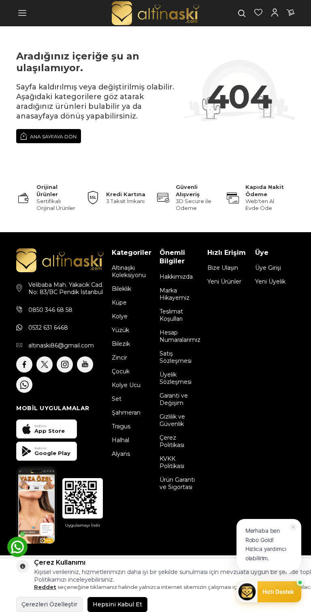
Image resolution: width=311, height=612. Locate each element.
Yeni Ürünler (224, 281)
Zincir (119, 357)
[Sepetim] (291, 13)
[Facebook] (24, 364)
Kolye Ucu (126, 385)
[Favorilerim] (258, 13)
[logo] (155, 13)
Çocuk (121, 371)
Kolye (120, 316)
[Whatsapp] (24, 385)
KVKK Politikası (172, 462)
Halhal (120, 440)
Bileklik (121, 288)
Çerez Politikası (172, 441)
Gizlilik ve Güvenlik (172, 420)
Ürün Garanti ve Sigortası (177, 483)
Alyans (121, 453)
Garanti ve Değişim (174, 399)
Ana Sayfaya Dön (53, 136)
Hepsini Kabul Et (117, 604)
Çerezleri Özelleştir (49, 604)
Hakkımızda (176, 276)
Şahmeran (126, 412)
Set (116, 398)
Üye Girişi (268, 267)
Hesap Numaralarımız (179, 336)
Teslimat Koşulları (171, 315)
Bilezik (121, 343)
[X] (44, 364)
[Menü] (22, 13)
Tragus (121, 426)
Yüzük (120, 330)
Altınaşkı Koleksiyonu (129, 271)
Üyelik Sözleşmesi (176, 378)
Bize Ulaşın (222, 267)
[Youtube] (85, 364)
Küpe (119, 302)
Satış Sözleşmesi (176, 357)
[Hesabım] (275, 13)
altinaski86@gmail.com (61, 345)
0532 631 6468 (48, 327)
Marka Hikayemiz (175, 294)
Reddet (45, 587)
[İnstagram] (65, 364)
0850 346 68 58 (50, 309)
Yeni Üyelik (270, 281)
